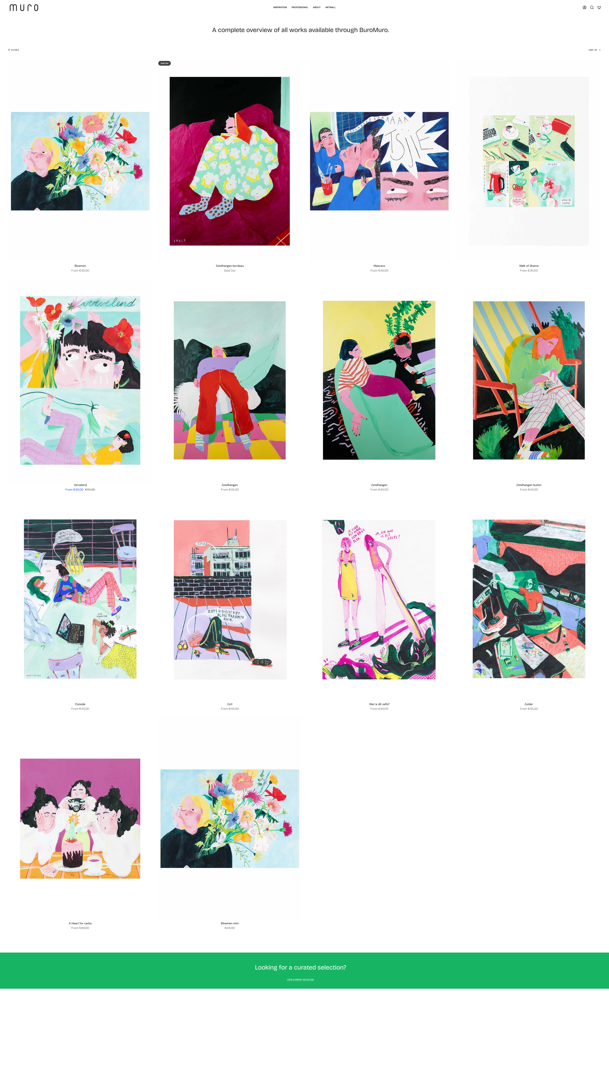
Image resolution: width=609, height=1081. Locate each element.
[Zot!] (229, 599)
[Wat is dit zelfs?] (379, 599)
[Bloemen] (80, 161)
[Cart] (599, 7)
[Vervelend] (80, 380)
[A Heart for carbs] (80, 818)
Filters (15, 50)
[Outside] (80, 599)
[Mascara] (379, 161)
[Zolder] (529, 599)
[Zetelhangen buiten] (529, 380)
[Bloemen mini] (229, 818)
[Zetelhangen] (229, 380)
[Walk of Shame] (529, 161)
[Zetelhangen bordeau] (229, 161)
